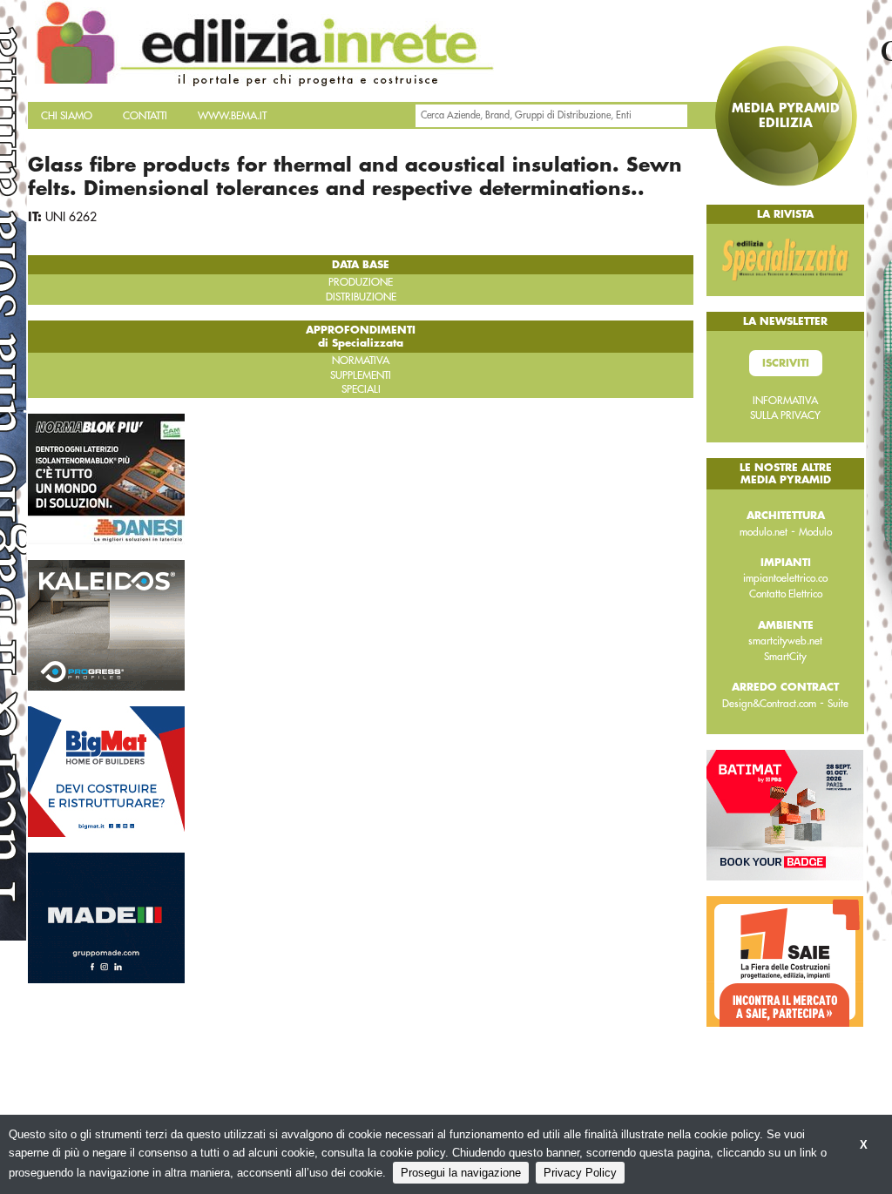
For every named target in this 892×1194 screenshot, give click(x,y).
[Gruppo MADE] (106, 917)
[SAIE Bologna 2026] (784, 961)
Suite (838, 703)
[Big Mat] (106, 771)
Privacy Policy (580, 1172)
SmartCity (785, 656)
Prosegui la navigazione (461, 1172)
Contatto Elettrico (785, 594)
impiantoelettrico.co (785, 578)
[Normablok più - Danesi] (106, 478)
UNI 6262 (71, 217)
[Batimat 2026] (784, 814)
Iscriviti (785, 363)
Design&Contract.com (769, 703)
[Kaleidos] (106, 624)
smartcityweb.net (785, 641)
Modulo (815, 532)
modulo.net (763, 532)
